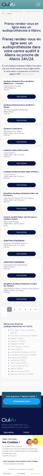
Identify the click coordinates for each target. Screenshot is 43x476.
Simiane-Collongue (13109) (21, 374)
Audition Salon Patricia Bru (16, 150)
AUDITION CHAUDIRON (14, 240)
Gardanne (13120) (17, 360)
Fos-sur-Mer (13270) (19, 366)
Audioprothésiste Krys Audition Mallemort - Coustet (19, 82)
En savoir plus (28, 74)
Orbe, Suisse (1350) (18, 363)
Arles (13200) (16, 349)
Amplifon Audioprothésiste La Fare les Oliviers (20, 285)
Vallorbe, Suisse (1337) (20, 371)
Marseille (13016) (17, 344)
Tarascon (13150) (17, 341)
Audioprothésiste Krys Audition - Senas (19, 106)
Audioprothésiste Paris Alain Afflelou (21, 171)
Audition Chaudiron (13, 128)
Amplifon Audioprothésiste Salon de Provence (21, 194)
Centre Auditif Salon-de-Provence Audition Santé (20, 218)
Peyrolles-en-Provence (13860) (24, 335)
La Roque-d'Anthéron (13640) (23, 355)
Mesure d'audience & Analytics (14, 464)
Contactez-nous (21, 401)
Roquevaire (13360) (18, 357)
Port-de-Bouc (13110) (19, 346)
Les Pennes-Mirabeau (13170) (23, 352)
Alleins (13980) (16, 368)
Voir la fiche (21, 96)
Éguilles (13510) (16, 338)
